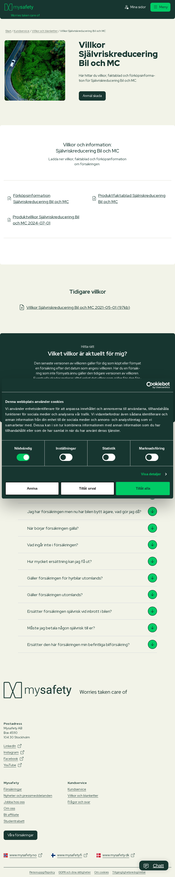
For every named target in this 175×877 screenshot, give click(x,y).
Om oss (9, 808)
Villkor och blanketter (45, 31)
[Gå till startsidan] (19, 7)
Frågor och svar (79, 802)
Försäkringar (13, 789)
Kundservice (21, 31)
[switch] (65, 457)
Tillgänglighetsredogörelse (129, 872)
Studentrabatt (14, 821)
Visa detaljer (151, 474)
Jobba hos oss (14, 802)
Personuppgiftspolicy (42, 872)
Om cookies (101, 872)
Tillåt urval (87, 488)
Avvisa (32, 488)
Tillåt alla (143, 488)
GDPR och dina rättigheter (75, 872)
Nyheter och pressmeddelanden (28, 795)
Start (8, 31)
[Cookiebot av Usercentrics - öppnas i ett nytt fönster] (150, 385)
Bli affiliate (11, 815)
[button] (87, 511)
